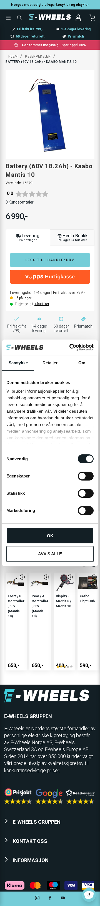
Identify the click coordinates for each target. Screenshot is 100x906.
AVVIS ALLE (50, 553)
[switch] (86, 476)
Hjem (13, 56)
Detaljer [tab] (50, 362)
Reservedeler (38, 56)
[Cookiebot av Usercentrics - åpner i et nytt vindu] (71, 347)
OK (50, 535)
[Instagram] (37, 898)
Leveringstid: (21, 292)
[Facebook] (50, 898)
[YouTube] (62, 898)
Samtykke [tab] (18, 362)
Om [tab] (81, 362)
